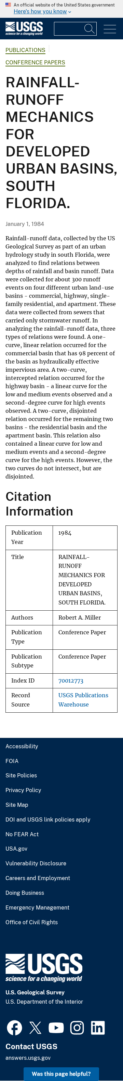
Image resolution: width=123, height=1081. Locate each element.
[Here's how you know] (61, 9)
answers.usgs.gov (28, 1058)
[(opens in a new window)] (14, 1027)
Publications (25, 50)
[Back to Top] (98, 1056)
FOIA (11, 761)
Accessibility (21, 746)
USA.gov (16, 849)
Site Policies (21, 776)
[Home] (24, 33)
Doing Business (24, 893)
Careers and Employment (37, 878)
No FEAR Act (22, 834)
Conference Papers (35, 62)
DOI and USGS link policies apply (48, 820)
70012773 (70, 680)
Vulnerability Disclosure (35, 864)
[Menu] (110, 29)
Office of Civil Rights (31, 922)
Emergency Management (37, 908)
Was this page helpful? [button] (61, 1074)
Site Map (16, 805)
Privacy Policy (23, 790)
